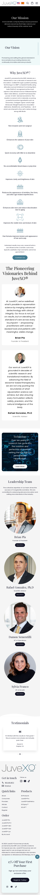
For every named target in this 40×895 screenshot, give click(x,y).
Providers (5, 801)
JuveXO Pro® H (6, 823)
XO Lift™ (23, 807)
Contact (4, 807)
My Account (6, 834)
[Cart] (32, 3)
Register (4, 810)
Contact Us (20, 257)
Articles (4, 804)
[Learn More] (20, 452)
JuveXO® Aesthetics (27, 801)
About (4, 796)
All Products (25, 796)
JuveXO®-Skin (6, 826)
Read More (20, 545)
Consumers (6, 798)
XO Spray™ (25, 804)
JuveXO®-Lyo (6, 831)
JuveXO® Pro (25, 798)
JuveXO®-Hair (6, 829)
